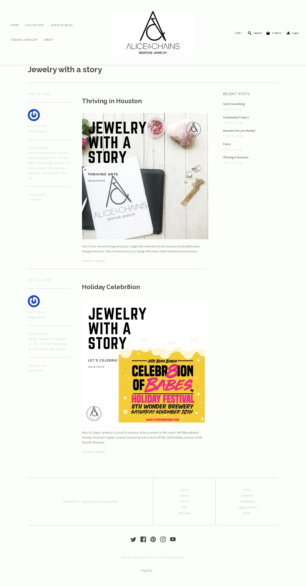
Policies (184, 501)
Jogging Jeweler (24, 39)
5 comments (35, 370)
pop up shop (57, 349)
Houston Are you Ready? (239, 131)
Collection (35, 25)
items (276, 33)
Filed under (38, 148)
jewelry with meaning (51, 168)
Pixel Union (151, 557)
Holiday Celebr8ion (111, 287)
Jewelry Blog (61, 25)
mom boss (34, 173)
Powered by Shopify (172, 557)
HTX (53, 157)
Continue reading (93, 261)
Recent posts (236, 94)
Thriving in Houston (112, 101)
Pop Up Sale (40, 349)
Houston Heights (38, 157)
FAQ (184, 507)
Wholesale (184, 513)
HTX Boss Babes (51, 343)
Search (258, 33)
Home (15, 25)
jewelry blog (44, 162)
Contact (184, 496)
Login (293, 33)
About (49, 39)
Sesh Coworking (234, 104)
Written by (37, 126)
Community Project (236, 117)
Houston (63, 152)
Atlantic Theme (131, 557)
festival (32, 338)
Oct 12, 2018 (39, 280)
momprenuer (50, 173)
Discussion (37, 194)
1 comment (34, 199)
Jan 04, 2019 (39, 94)
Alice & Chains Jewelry (42, 152)
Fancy (227, 144)
